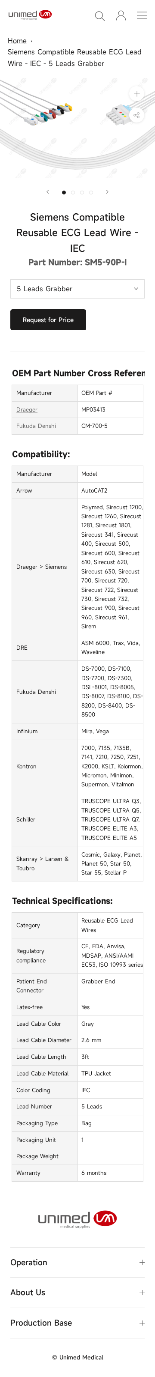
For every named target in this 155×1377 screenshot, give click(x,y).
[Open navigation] (142, 15)
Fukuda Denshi (36, 426)
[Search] (100, 15)
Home (17, 40)
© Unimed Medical (77, 1357)
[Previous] (47, 192)
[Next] (107, 192)
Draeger (26, 409)
